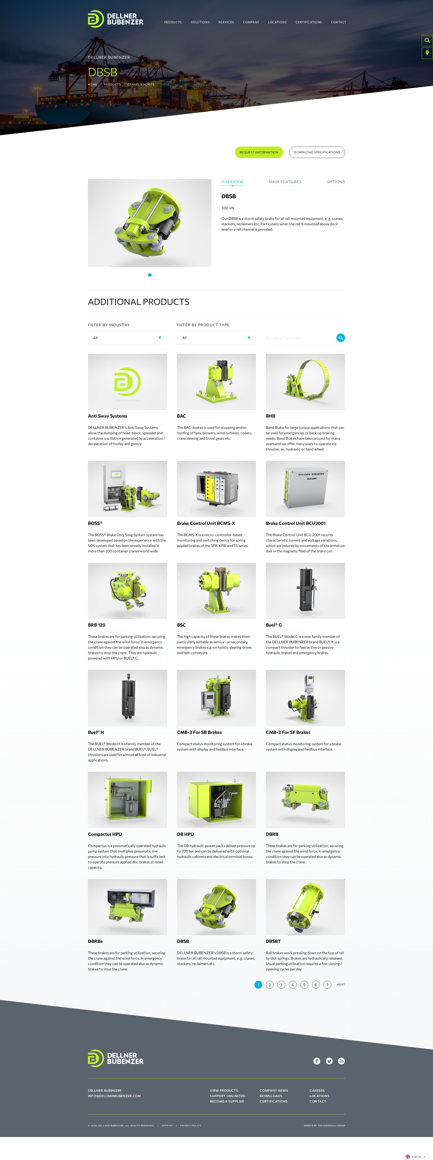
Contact (338, 22)
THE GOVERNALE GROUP (331, 1125)
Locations (277, 22)
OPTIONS (336, 181)
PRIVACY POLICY (190, 1125)
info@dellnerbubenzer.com (114, 1096)
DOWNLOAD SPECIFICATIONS (317, 152)
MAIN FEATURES (285, 181)
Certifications (309, 22)
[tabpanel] (150, 223)
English (416, 1156)
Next (341, 984)
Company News (274, 1090)
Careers (317, 1090)
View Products (224, 1090)
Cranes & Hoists (141, 84)
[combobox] (416, 1156)
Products (173, 22)
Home (92, 84)
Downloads (271, 1096)
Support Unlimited (227, 1096)
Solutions (200, 22)
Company (251, 22)
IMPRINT (167, 1125)
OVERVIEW (232, 181)
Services (226, 22)
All (95, 337)
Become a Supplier (227, 1101)
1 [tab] (150, 275)
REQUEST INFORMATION (259, 152)
